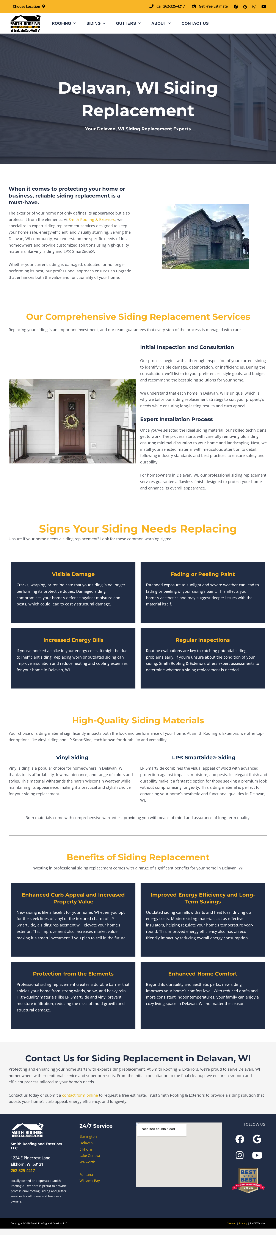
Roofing (61, 23)
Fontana (86, 1174)
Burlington (88, 1136)
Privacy (243, 1223)
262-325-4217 (23, 1170)
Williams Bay (90, 1180)
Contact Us (195, 23)
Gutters (126, 23)
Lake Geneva (90, 1155)
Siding (93, 23)
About (158, 23)
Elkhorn (86, 1149)
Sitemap (231, 1223)
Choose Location (26, 6)
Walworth (87, 1162)
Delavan (86, 1142)
